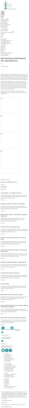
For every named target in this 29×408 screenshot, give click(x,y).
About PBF (3, 46)
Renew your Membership (9, 358)
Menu (2, 11)
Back (2, 63)
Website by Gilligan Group (6, 406)
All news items (3, 189)
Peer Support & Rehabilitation (6, 40)
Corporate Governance (5, 54)
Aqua (2, 37)
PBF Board (3, 49)
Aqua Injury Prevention (9, 371)
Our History (3, 47)
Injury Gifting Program (5, 42)
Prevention (3, 29)
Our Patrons (3, 50)
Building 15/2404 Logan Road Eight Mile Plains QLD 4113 (7, 346)
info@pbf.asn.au (17, 329)
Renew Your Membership (11, 9)
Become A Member (4, 55)
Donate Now (9, 6)
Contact (6, 2)
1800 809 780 (9, 4)
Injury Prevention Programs (6, 32)
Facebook (3, 184)
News (6, 1)
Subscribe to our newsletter (8, 330)
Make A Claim (3, 27)
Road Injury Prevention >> (6, 179)
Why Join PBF (3, 22)
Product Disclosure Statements (7, 52)
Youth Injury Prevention (9, 368)
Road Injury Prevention (9, 369)
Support (2, 39)
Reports (2, 51)
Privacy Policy (4, 402)
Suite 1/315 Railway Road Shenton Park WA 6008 (6, 338)
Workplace (3, 33)
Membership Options (5, 21)
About (2, 45)
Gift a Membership (4, 26)
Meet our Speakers (4, 30)
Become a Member (4, 23)
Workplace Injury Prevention (10, 367)
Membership (3, 19)
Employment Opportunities (6, 43)
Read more (3, 200)
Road (2, 35)
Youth (2, 36)
